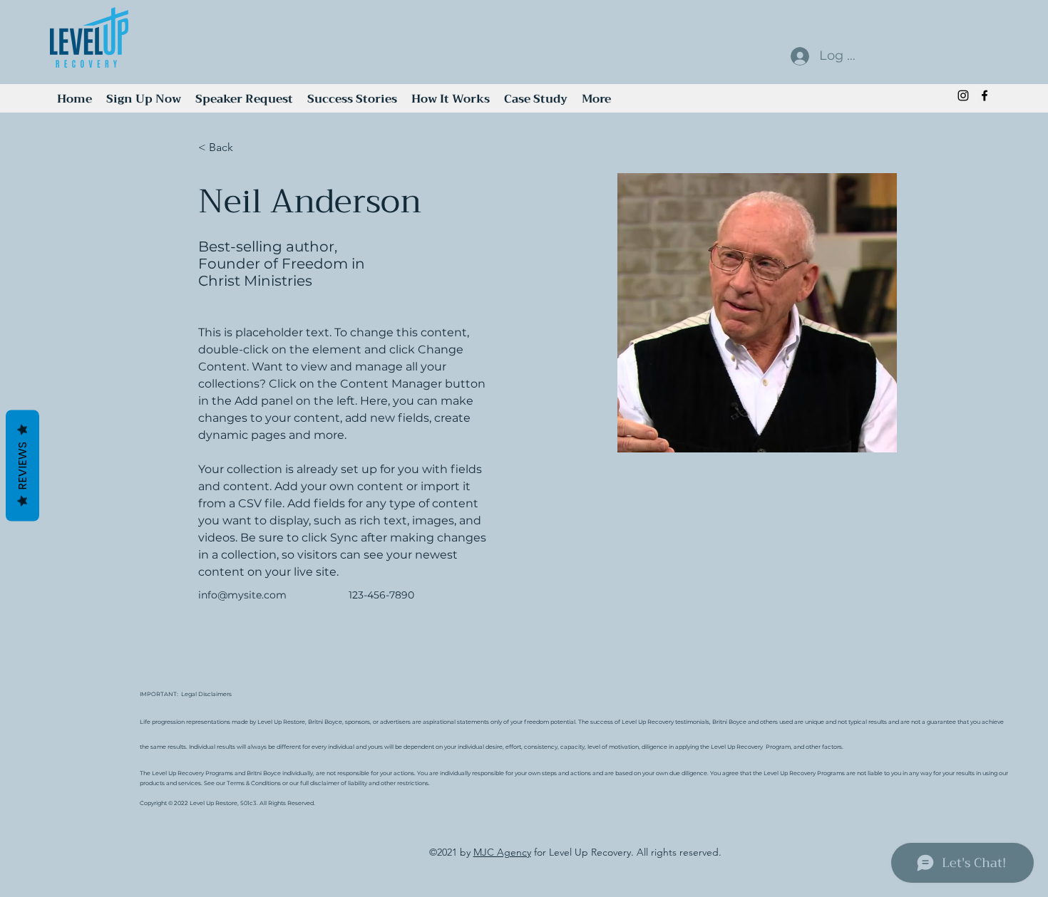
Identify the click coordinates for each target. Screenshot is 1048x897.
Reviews (22, 465)
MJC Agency (502, 852)
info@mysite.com (242, 595)
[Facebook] (984, 95)
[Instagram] (963, 95)
